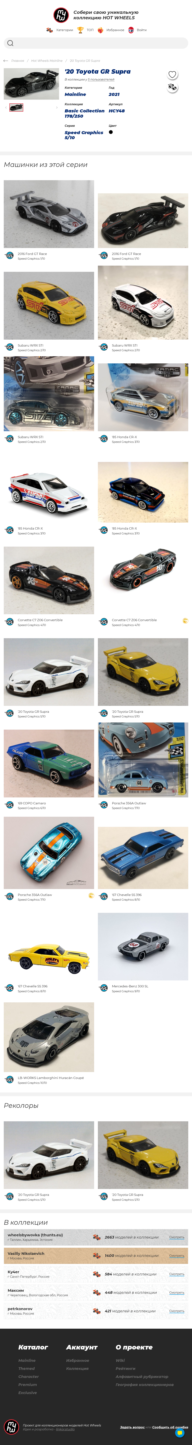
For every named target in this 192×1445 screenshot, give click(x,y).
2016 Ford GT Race (32, 254)
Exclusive (27, 1393)
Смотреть (176, 1237)
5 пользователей (101, 79)
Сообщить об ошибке (170, 1427)
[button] (6, 107)
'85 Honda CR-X (124, 437)
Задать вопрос (132, 1427)
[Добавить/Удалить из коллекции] (172, 87)
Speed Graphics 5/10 (84, 135)
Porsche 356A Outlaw (129, 803)
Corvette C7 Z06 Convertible (40, 620)
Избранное (77, 1360)
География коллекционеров (145, 1385)
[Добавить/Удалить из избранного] (172, 73)
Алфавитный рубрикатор (142, 1377)
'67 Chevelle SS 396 (127, 895)
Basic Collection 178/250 (85, 113)
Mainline (27, 1360)
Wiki (120, 1360)
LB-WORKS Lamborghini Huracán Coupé (51, 1078)
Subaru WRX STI (30, 345)
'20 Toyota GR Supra (33, 712)
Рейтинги (125, 1369)
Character (28, 1377)
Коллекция (77, 1369)
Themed (26, 1369)
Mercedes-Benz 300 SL (130, 986)
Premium (27, 1385)
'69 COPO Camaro (32, 803)
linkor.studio (65, 1429)
